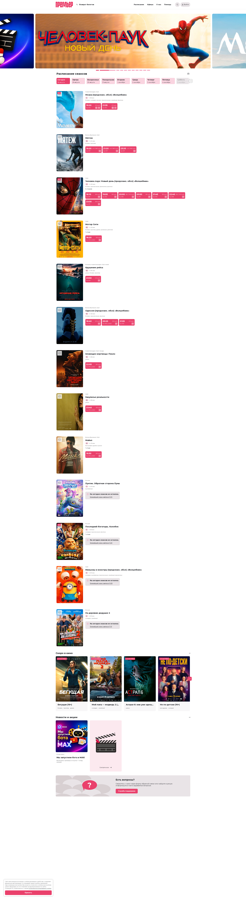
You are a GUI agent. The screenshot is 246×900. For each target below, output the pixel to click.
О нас (158, 4)
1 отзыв (87, 232)
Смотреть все (104, 767)
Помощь (167, 4)
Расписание (139, 4)
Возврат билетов (86, 4)
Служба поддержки (126, 791)
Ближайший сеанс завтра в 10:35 (101, 583)
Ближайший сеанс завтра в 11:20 (101, 543)
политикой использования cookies (40, 888)
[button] (33, 42)
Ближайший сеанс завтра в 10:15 (101, 497)
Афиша (150, 4)
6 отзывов (88, 189)
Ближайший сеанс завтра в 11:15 (101, 626)
